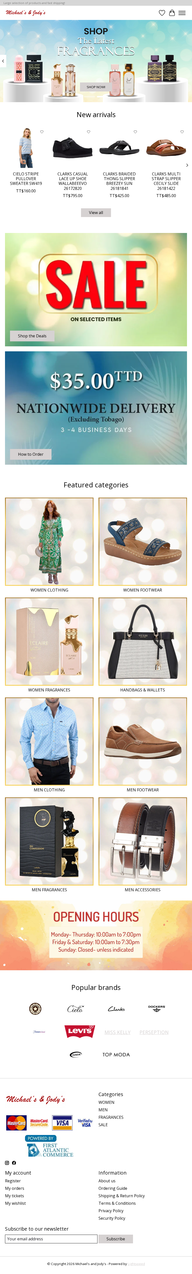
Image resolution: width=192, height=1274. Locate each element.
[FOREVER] (39, 1032)
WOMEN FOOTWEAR (142, 590)
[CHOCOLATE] (35, 1009)
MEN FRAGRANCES (49, 890)
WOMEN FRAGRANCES (49, 690)
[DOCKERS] (157, 1009)
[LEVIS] (79, 1032)
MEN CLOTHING (49, 790)
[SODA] (75, 1055)
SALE (103, 1124)
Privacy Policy (111, 1210)
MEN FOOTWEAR (143, 790)
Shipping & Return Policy (121, 1196)
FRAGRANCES (111, 1117)
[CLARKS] (116, 1009)
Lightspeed (136, 1264)
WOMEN (106, 1102)
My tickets (14, 1196)
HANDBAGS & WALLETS (142, 690)
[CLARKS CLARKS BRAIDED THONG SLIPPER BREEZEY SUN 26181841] (119, 148)
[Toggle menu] (182, 13)
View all (96, 212)
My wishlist (15, 1203)
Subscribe (115, 1239)
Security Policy (111, 1218)
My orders (14, 1188)
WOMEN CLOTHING (49, 590)
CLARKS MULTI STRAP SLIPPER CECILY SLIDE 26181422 (166, 181)
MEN (103, 1110)
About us (107, 1181)
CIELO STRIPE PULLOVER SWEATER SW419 (26, 178)
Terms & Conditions (117, 1203)
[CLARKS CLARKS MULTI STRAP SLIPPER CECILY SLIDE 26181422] (166, 148)
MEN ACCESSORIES (142, 890)
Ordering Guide (112, 1188)
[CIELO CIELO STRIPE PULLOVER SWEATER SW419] (26, 148)
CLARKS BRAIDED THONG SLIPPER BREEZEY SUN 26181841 (119, 181)
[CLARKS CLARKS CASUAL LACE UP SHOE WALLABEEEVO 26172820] (73, 148)
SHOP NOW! (96, 87)
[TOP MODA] (116, 1055)
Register (13, 1181)
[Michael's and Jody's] (25, 12)
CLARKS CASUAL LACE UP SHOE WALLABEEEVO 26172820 (73, 181)
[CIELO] (75, 1009)
